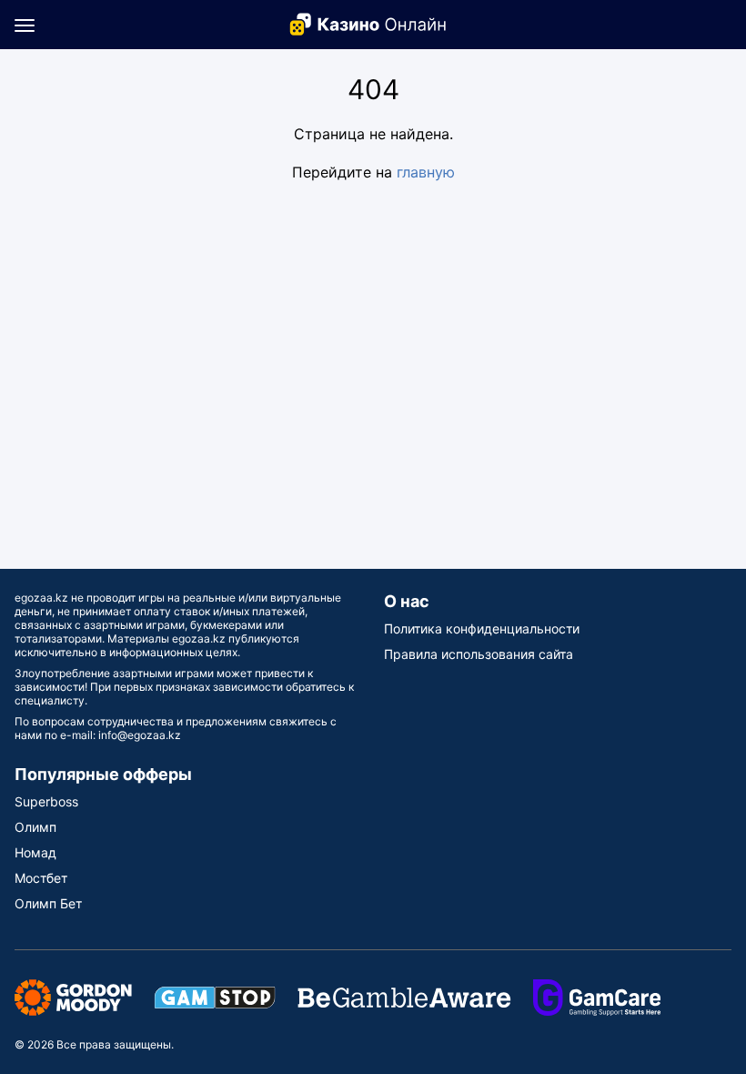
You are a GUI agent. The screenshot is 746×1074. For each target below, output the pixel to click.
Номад (35, 852)
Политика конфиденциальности (482, 628)
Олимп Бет (48, 903)
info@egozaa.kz (139, 735)
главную (426, 172)
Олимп (35, 827)
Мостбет (41, 878)
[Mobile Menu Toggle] (24, 24)
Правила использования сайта (478, 654)
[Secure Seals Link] (73, 996)
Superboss (46, 801)
